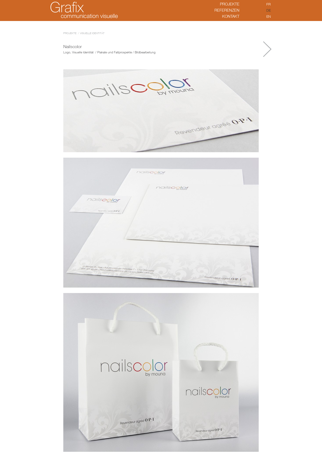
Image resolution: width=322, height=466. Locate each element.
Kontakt (230, 16)
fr (268, 4)
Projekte (229, 4)
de (268, 10)
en (268, 16)
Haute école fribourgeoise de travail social (267, 49)
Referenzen (226, 10)
